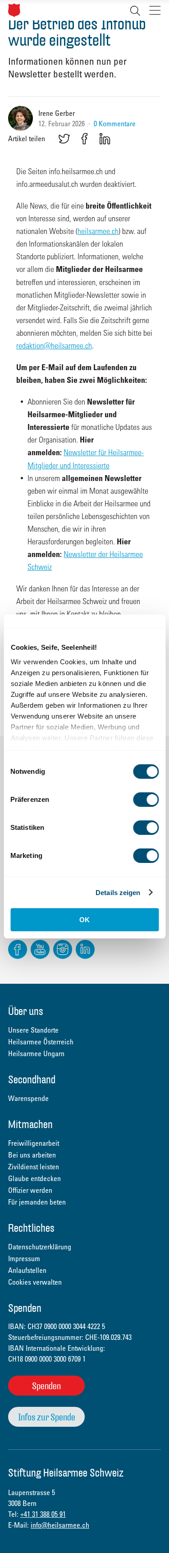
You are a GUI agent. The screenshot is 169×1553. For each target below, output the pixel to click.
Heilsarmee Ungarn (36, 1053)
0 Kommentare (115, 123)
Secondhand (31, 1080)
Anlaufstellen (27, 1270)
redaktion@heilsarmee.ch (54, 345)
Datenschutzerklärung (39, 1246)
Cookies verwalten (35, 1281)
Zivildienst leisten (33, 1166)
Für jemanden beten (37, 1201)
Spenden (46, 1385)
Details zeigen (118, 892)
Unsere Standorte (33, 1029)
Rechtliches (31, 1228)
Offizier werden (30, 1190)
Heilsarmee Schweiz (14, 10)
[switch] (146, 799)
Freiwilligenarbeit (33, 1143)
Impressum (24, 1258)
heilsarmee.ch (98, 230)
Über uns (25, 1012)
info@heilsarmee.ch (60, 1524)
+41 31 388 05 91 (43, 1514)
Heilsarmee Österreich (40, 1041)
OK (84, 920)
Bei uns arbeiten (32, 1154)
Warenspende (28, 1098)
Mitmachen (30, 1125)
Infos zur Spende (46, 1417)
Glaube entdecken (34, 1178)
